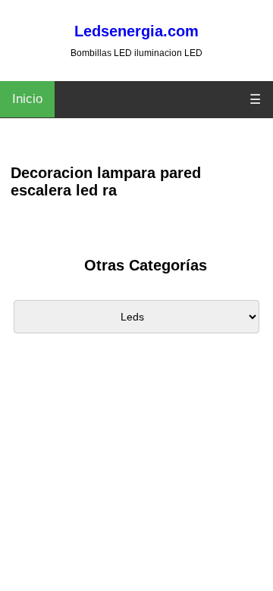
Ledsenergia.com (136, 31)
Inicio (27, 99)
